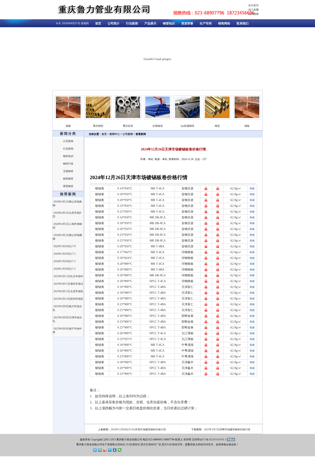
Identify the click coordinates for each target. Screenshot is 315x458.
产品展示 (150, 23)
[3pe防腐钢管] (182, 118)
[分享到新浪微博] (105, 450)
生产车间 (206, 23)
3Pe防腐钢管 (133, 444)
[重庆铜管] (93, 118)
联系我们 (243, 23)
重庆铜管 (93, 125)
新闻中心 (115, 134)
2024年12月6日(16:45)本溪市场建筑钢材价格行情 (138, 429)
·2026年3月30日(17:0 (64, 246)
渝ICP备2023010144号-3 (213, 439)
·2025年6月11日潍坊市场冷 (68, 283)
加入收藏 (253, 9)
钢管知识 (169, 23)
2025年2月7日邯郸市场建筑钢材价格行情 (227, 429)
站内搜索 (253, 13)
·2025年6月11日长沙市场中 (68, 276)
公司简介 (114, 23)
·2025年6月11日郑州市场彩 (68, 298)
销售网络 (224, 23)
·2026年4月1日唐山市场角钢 (67, 203)
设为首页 (253, 5)
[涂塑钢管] (153, 118)
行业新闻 (132, 23)
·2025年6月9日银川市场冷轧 (67, 308)
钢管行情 (68, 163)
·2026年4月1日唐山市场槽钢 (67, 237)
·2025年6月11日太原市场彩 (68, 291)
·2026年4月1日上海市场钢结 (67, 225)
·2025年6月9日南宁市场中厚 (67, 330)
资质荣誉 (187, 23)
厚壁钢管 (68, 186)
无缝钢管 (68, 171)
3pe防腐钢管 (183, 125)
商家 (252, 188)
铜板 (63, 125)
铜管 (212, 125)
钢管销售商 (206, 444)
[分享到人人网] (115, 450)
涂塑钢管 (153, 125)
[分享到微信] (120, 450)
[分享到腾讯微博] (110, 450)
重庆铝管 (123, 125)
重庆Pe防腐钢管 (171, 444)
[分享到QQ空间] (100, 450)
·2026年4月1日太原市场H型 (67, 214)
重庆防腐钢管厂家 (151, 444)
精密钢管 (68, 178)
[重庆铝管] (123, 118)
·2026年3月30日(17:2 (64, 253)
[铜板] (63, 118)
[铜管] (212, 118)
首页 (98, 23)
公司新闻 (68, 141)
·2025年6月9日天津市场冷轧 (67, 319)
